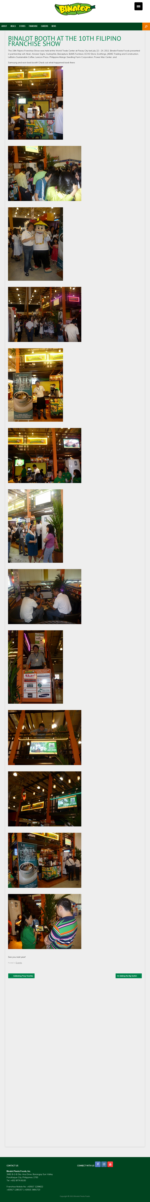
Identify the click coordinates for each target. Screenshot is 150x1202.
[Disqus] (75, 1024)
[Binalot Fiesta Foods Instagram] (104, 1164)
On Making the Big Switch (128, 975)
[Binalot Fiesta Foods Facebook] (98, 1164)
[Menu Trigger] (138, 6)
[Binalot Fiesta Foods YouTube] (110, 1164)
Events (19, 962)
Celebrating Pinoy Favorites (21, 975)
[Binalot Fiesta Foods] (75, 9)
